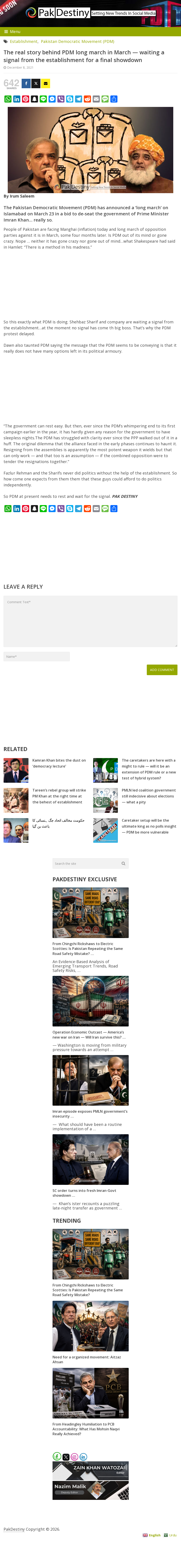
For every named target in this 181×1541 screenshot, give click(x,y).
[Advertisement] (90, 286)
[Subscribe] (45, 83)
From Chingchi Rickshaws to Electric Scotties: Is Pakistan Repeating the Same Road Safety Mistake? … (88, 948)
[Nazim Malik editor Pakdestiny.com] (91, 1498)
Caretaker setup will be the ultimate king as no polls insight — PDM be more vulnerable (149, 826)
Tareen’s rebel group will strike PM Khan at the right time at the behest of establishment (59, 796)
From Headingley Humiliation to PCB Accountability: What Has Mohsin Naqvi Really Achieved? (86, 1429)
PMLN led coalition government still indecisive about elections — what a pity (149, 796)
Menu (15, 31)
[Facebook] (26, 83)
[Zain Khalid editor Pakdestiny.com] (91, 1478)
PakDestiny (14, 1529)
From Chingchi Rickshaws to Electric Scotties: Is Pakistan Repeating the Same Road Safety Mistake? (88, 1290)
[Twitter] (35, 83)
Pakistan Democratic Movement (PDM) (77, 41)
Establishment (24, 41)
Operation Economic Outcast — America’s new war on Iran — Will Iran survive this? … (89, 1034)
